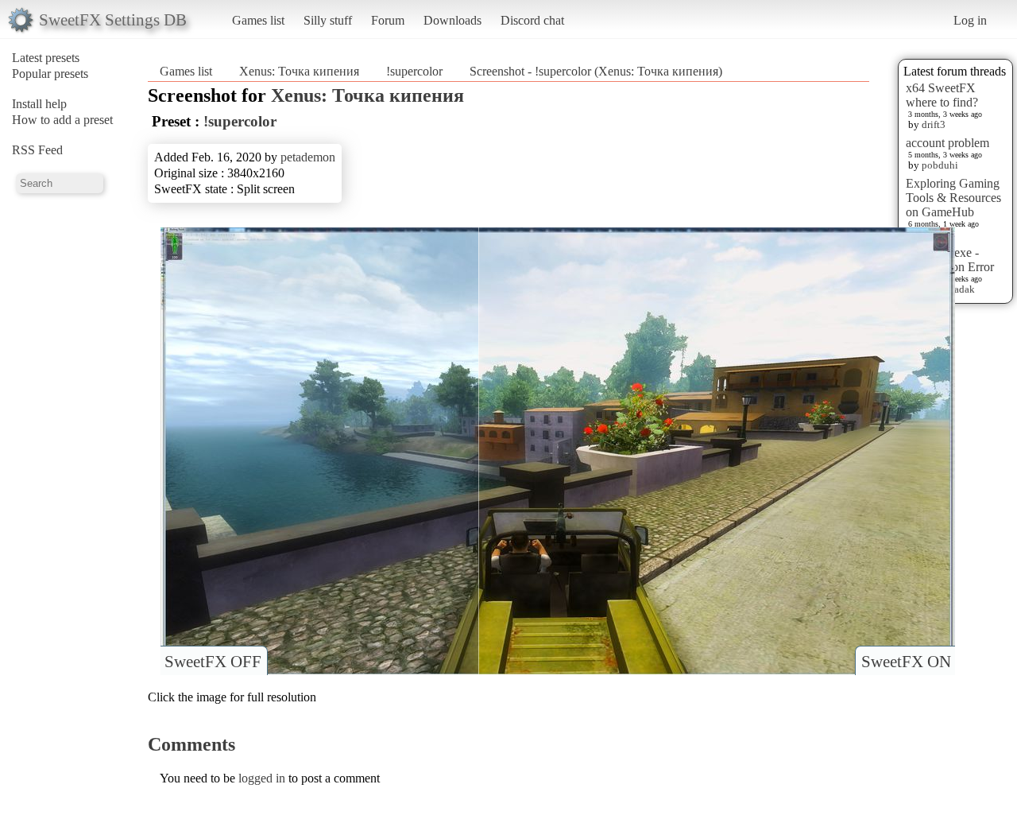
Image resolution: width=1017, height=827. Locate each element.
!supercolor (414, 71)
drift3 (933, 124)
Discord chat (532, 20)
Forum (387, 20)
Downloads (452, 20)
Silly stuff (328, 20)
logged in (261, 778)
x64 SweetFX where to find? (942, 95)
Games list (258, 20)
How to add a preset (62, 119)
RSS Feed (37, 150)
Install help (39, 104)
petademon (307, 157)
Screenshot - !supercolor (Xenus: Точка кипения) (596, 71)
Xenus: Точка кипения (299, 71)
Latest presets (45, 57)
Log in (970, 20)
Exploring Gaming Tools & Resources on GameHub (953, 198)
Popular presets (50, 73)
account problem (947, 142)
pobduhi (940, 165)
